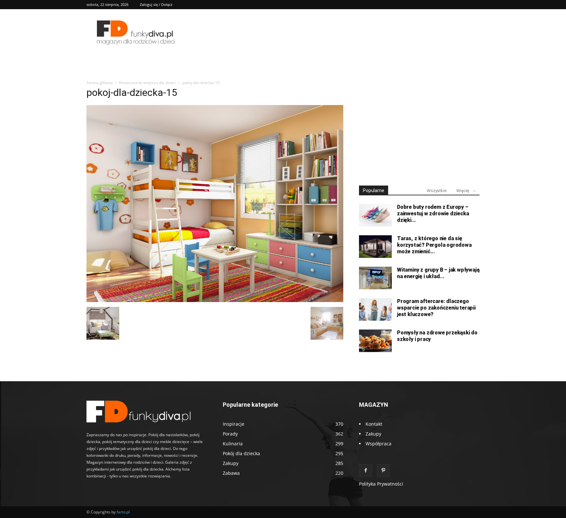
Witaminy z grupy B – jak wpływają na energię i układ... (438, 273)
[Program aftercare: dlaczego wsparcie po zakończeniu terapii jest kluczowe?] (375, 309)
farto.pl (123, 512)
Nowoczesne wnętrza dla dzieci (147, 82)
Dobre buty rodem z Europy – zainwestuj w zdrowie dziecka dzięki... (433, 213)
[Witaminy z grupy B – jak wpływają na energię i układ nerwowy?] (375, 278)
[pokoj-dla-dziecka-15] (214, 300)
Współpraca (378, 443)
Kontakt (374, 424)
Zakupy (373, 434)
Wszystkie (436, 190)
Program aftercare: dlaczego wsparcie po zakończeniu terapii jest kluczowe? (436, 307)
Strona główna (99, 82)
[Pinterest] (383, 470)
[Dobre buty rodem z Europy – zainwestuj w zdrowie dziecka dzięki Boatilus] (375, 215)
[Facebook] (365, 470)
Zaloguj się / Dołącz (156, 4)
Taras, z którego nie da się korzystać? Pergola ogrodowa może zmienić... (434, 245)
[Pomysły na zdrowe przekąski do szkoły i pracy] (375, 341)
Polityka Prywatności (381, 484)
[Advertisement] (419, 130)
